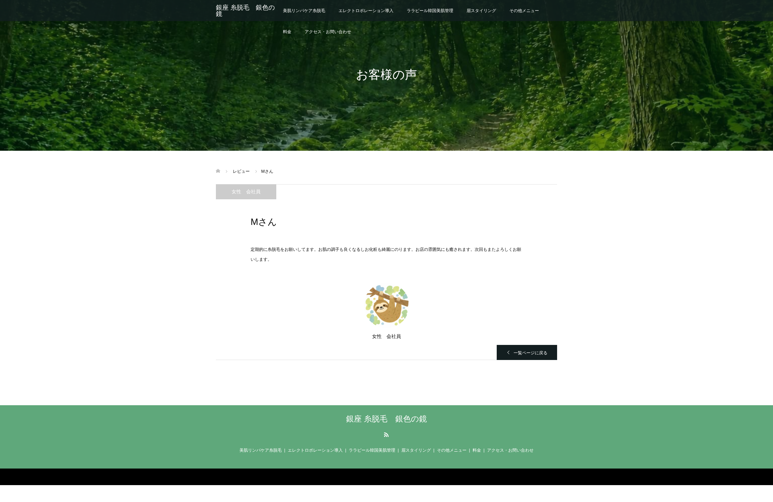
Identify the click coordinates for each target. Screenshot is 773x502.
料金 (287, 31)
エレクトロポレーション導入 (365, 10)
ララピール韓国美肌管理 (430, 10)
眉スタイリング (481, 10)
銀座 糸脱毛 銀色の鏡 (245, 10)
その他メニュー (524, 10)
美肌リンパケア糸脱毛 (304, 10)
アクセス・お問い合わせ (328, 31)
